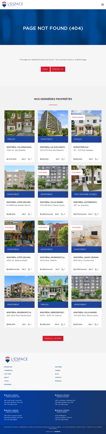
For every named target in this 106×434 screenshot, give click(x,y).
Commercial (8, 370)
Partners (58, 367)
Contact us (57, 69)
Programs (7, 384)
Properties (8, 367)
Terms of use (91, 427)
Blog (57, 374)
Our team (7, 374)
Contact (58, 377)
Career (57, 370)
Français (58, 381)
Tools (6, 381)
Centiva (57, 431)
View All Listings (53, 338)
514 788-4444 (12, 404)
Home (45, 69)
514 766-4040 (63, 419)
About (6, 377)
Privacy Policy (81, 427)
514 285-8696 (12, 419)
